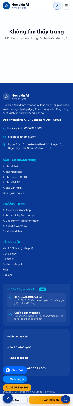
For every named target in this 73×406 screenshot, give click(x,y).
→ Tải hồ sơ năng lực (19, 347)
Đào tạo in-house (13, 193)
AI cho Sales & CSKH (15, 177)
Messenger (17, 379)
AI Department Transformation (21, 220)
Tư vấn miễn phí (50, 400)
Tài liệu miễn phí (12, 264)
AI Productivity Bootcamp (18, 215)
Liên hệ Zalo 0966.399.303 (28, 368)
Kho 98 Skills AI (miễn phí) (18, 248)
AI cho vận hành (12, 187)
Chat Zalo (15, 370)
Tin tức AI (8, 259)
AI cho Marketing (12, 171)
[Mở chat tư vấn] (65, 399)
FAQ (5, 269)
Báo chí (7, 275)
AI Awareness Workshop (17, 210)
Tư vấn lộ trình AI (13, 231)
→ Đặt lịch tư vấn (17, 336)
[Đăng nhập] (57, 6)
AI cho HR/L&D (11, 182)
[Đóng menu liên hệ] (8, 398)
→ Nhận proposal (18, 357)
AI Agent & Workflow (15, 226)
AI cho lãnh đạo (12, 166)
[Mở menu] (66, 6)
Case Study (10, 253)
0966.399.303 (19, 387)
